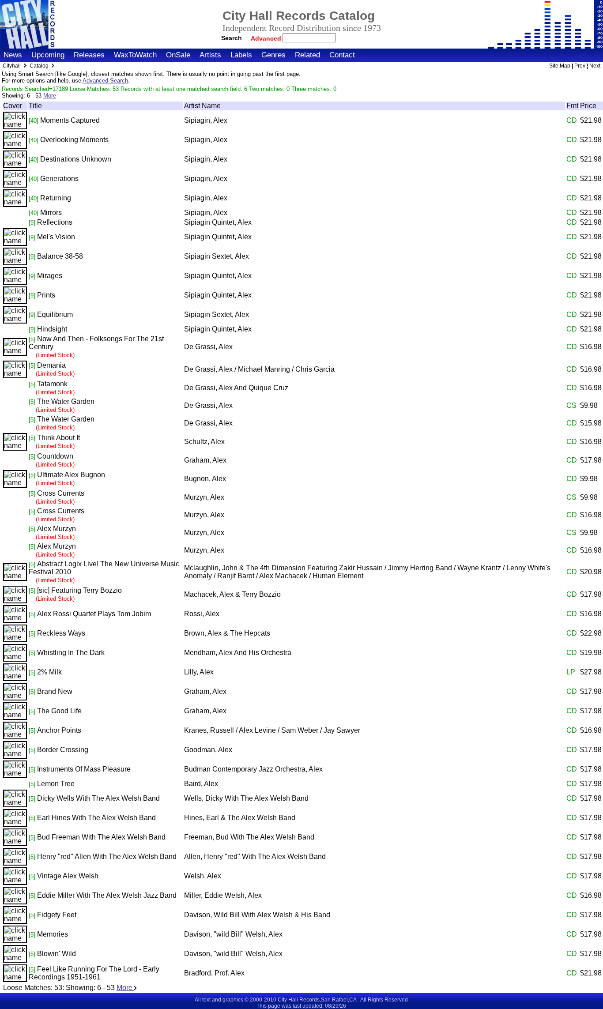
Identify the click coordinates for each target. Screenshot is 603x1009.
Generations (59, 178)
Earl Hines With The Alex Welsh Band (96, 817)
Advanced (267, 38)
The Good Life (59, 711)
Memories (52, 934)
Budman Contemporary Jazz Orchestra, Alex (253, 769)
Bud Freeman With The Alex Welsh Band (101, 837)
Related (307, 55)
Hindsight (52, 329)
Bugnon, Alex (205, 478)
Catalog (39, 66)
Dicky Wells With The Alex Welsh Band (98, 798)
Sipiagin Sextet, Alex (216, 256)
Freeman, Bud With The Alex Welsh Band (249, 837)
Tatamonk (52, 384)
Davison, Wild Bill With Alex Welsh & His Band (257, 915)
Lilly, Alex (199, 672)
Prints (46, 295)
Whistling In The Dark (71, 652)
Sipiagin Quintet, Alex (218, 222)
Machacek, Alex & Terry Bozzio (232, 594)
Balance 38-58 (60, 256)
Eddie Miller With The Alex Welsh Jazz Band (107, 895)
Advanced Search (105, 80)
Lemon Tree (56, 783)
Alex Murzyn (56, 528)
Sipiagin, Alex (205, 120)
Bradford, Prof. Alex (214, 973)
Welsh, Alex (202, 876)
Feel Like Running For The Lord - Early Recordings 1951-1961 (94, 973)
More (49, 95)
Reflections (54, 222)
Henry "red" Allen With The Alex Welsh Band (107, 856)
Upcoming (47, 55)
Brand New (54, 691)
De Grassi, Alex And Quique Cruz (236, 388)
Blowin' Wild (56, 953)
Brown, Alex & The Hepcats (227, 633)
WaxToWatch (135, 55)
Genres (273, 55)
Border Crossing (62, 749)
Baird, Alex (201, 783)
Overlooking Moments (74, 139)
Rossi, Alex (201, 613)
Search (231, 37)
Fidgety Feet (56, 915)
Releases (89, 55)
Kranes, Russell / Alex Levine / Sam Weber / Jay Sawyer (272, 730)
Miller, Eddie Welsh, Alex (223, 895)
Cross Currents (60, 493)
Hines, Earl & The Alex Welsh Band (239, 817)
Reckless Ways (61, 633)
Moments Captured (70, 120)
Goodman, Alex (208, 749)
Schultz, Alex (204, 441)
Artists (210, 55)
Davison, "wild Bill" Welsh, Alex (233, 934)
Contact (342, 55)
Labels (241, 55)
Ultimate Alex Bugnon (71, 474)
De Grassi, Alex (208, 346)
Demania (51, 365)
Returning (55, 198)
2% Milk (49, 672)
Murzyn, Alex (204, 497)
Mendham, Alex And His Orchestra (237, 652)
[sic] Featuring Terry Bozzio (79, 590)
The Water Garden (65, 401)
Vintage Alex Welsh (67, 876)
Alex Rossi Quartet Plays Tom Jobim (94, 613)
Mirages (49, 275)
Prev (579, 66)
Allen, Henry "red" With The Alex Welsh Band (255, 856)
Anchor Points (59, 730)
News (13, 55)
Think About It (58, 437)
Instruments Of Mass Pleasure (84, 769)
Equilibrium (55, 314)
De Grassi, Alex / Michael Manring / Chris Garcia (259, 369)
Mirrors (51, 212)
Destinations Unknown (75, 159)
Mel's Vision (56, 237)
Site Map (559, 66)
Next (594, 66)
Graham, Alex (205, 460)
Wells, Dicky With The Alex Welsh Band (246, 798)
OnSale (178, 55)
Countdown (55, 456)
